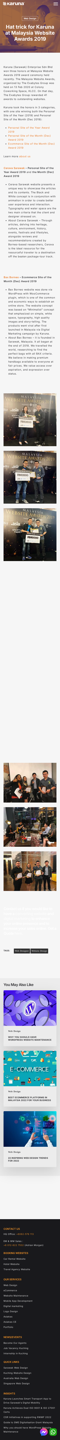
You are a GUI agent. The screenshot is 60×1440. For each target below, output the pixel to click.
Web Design (30, 18)
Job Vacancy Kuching (16, 1348)
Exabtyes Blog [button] (33, 730)
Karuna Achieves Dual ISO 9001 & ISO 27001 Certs (29, 1410)
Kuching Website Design (17, 1373)
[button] (56, 4)
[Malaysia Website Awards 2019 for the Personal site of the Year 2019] (30, 534)
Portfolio (8, 1327)
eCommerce (10, 1290)
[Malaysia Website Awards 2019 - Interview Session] (30, 782)
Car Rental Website (15, 1258)
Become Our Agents (15, 1343)
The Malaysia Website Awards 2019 (27, 605)
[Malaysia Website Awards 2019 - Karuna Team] (30, 871)
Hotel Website (12, 1264)
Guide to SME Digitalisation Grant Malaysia (28, 1422)
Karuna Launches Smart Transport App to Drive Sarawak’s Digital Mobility (27, 1400)
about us (24, 156)
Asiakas (8, 1316)
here (18, 933)
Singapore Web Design (17, 1383)
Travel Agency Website (17, 1269)
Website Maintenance (16, 1295)
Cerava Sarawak (14, 168)
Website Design (39, 951)
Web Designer (22, 951)
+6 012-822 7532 (14, 1245)
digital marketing (17, 918)
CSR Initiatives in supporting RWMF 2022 (27, 1417)
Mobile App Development (18, 1301)
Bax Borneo (11, 277)
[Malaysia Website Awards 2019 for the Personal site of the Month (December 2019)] (30, 477)
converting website (31, 913)
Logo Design (11, 1311)
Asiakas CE (10, 1321)
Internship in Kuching (16, 1353)
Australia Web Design (16, 1378)
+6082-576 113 (25, 1234)
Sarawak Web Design (16, 1367)
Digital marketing (13, 1306)
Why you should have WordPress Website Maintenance (27, 1429)
